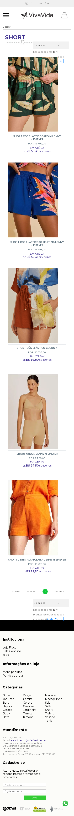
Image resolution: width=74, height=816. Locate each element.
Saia (47, 702)
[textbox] (25, 26)
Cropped (29, 706)
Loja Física (9, 647)
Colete (27, 702)
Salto (48, 706)
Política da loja (13, 675)
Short (49, 710)
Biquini (7, 706)
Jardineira (29, 710)
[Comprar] (36, 153)
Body (6, 713)
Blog (6, 654)
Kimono (28, 717)
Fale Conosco (12, 651)
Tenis (48, 720)
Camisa (28, 699)
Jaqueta (8, 699)
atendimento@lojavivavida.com (28, 740)
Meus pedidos (12, 672)
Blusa (6, 695)
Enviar (35, 797)
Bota (6, 717)
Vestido (50, 717)
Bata (6, 702)
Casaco (7, 710)
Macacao (51, 695)
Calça (27, 695)
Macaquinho (53, 699)
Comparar (55, 619)
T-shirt (49, 713)
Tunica (28, 713)
